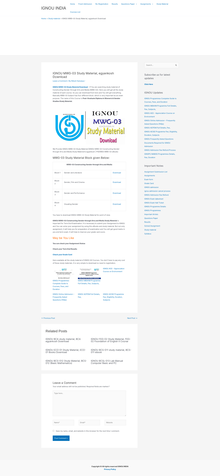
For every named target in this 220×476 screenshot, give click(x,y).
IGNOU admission (151, 187)
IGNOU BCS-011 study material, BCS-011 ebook (111, 351)
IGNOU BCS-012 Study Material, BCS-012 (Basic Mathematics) (66, 362)
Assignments (145, 4)
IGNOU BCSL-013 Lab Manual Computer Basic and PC (107, 362)
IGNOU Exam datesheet (153, 199)
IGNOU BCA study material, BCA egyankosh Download (63, 340)
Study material (150, 230)
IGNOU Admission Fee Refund (156, 195)
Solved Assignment (152, 226)
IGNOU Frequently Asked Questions (158, 139)
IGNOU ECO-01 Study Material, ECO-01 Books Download (66, 351)
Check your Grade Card (62, 254)
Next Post (132, 318)
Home (72, 4)
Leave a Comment (60, 81)
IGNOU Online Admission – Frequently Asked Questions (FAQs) (63, 297)
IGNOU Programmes (152, 210)
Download (117, 173)
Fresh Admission (85, 4)
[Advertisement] (110, 37)
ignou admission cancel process (157, 191)
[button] (136, 4)
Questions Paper (128, 4)
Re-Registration (101, 4)
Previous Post (48, 318)
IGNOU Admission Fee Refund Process (160, 150)
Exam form (148, 179)
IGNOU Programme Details (155, 206)
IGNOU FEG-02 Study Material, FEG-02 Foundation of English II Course (111, 340)
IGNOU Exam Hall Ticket (154, 203)
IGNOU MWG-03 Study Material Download (70, 87)
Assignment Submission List (155, 172)
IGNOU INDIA (53, 8)
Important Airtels (151, 214)
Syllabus (147, 234)
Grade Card (149, 183)
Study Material (162, 4)
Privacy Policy (110, 469)
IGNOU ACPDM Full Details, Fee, (157, 128)
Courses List (75, 12)
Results (115, 4)
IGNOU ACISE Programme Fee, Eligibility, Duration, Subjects (113, 297)
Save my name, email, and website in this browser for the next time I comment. (88, 431)
